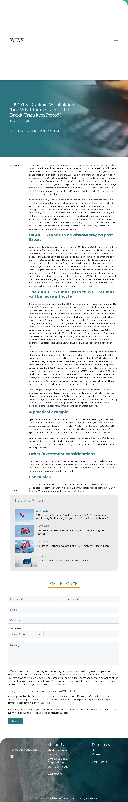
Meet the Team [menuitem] (57, 750)
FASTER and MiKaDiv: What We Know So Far (64, 560)
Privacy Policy (43, 702)
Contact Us (101, 762)
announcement (37, 178)
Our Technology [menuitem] (58, 766)
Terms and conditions (23, 749)
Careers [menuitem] (52, 754)
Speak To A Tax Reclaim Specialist (37, 131)
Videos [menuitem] (96, 754)
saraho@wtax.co (76, 491)
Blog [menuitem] (95, 750)
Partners (55, 774)
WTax (11, 671)
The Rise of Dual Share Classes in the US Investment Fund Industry (72, 545)
